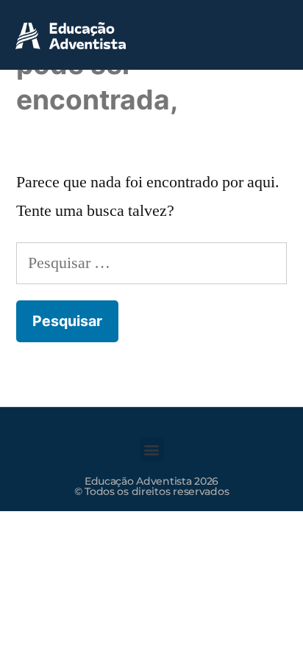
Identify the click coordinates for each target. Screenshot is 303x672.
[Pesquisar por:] (151, 263)
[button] (272, 35)
